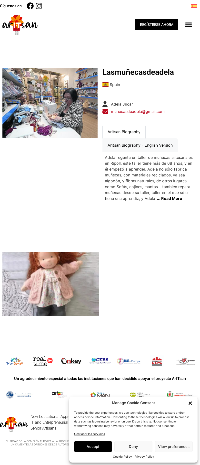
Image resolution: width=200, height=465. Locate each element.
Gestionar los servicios (89, 434)
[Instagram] (38, 6)
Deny (133, 446)
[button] (190, 402)
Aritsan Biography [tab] (124, 131)
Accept (93, 446)
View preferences (174, 446)
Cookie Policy (122, 456)
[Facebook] (30, 6)
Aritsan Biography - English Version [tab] (140, 145)
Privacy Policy (144, 456)
